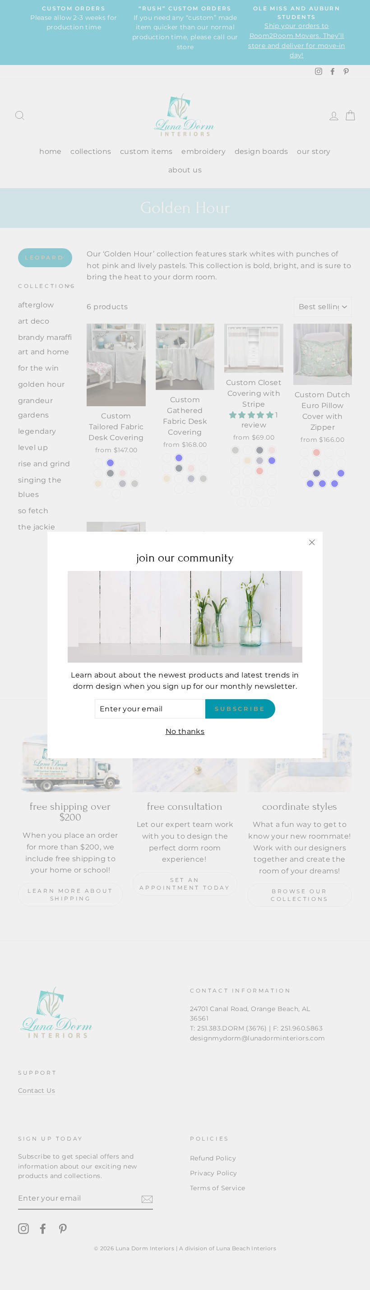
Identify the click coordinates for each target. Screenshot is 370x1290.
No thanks (185, 731)
